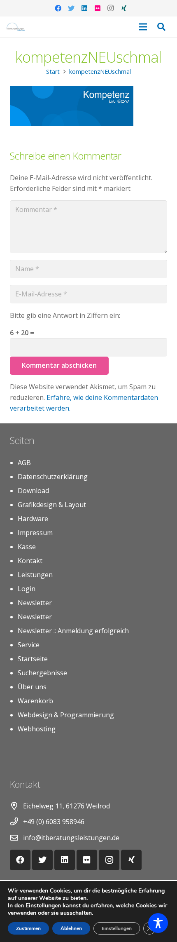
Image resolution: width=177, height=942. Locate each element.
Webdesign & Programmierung (66, 714)
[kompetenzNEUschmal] (71, 123)
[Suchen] (161, 26)
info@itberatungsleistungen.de (71, 837)
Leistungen (35, 574)
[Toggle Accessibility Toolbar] (158, 923)
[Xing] (123, 8)
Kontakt (30, 560)
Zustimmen (28, 928)
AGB (24, 462)
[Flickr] (97, 8)
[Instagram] (110, 8)
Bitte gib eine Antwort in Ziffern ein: (65, 315)
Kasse (27, 546)
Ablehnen (71, 928)
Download (33, 490)
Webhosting (37, 728)
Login (26, 588)
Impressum (35, 532)
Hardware (33, 518)
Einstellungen (43, 905)
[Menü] (142, 26)
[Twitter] (71, 8)
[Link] (16, 27)
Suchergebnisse (42, 672)
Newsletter (35, 602)
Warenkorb (35, 700)
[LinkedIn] (84, 8)
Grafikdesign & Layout (52, 504)
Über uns (32, 686)
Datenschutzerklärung (53, 476)
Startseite (33, 658)
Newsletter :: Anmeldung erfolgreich (73, 630)
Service (29, 644)
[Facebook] (58, 8)
